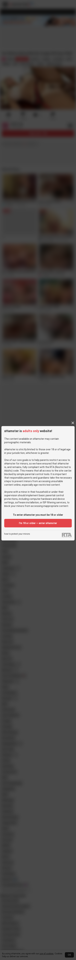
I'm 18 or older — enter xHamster (38, 523)
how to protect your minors (17, 534)
